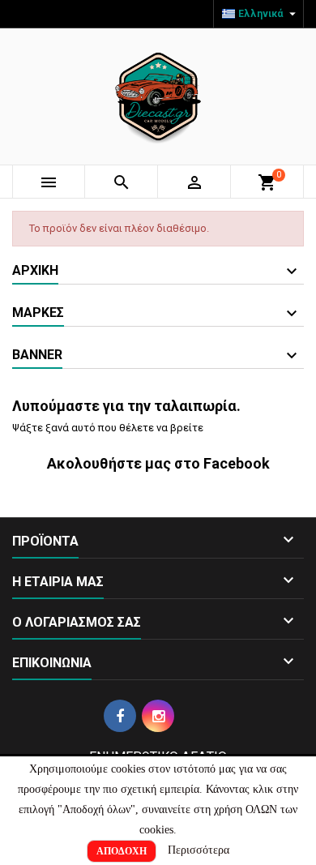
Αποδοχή (121, 851)
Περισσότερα (198, 850)
